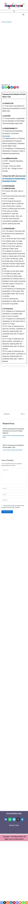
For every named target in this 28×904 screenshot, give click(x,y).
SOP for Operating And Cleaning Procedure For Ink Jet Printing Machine (13, 431)
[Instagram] (17, 87)
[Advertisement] (14, 39)
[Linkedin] (11, 87)
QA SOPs (14, 435)
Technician (6, 136)
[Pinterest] (14, 87)
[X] (8, 87)
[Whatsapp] (6, 87)
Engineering (19, 435)
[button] (14, 11)
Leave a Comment (7, 435)
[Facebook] (3, 87)
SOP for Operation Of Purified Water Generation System (14, 178)
